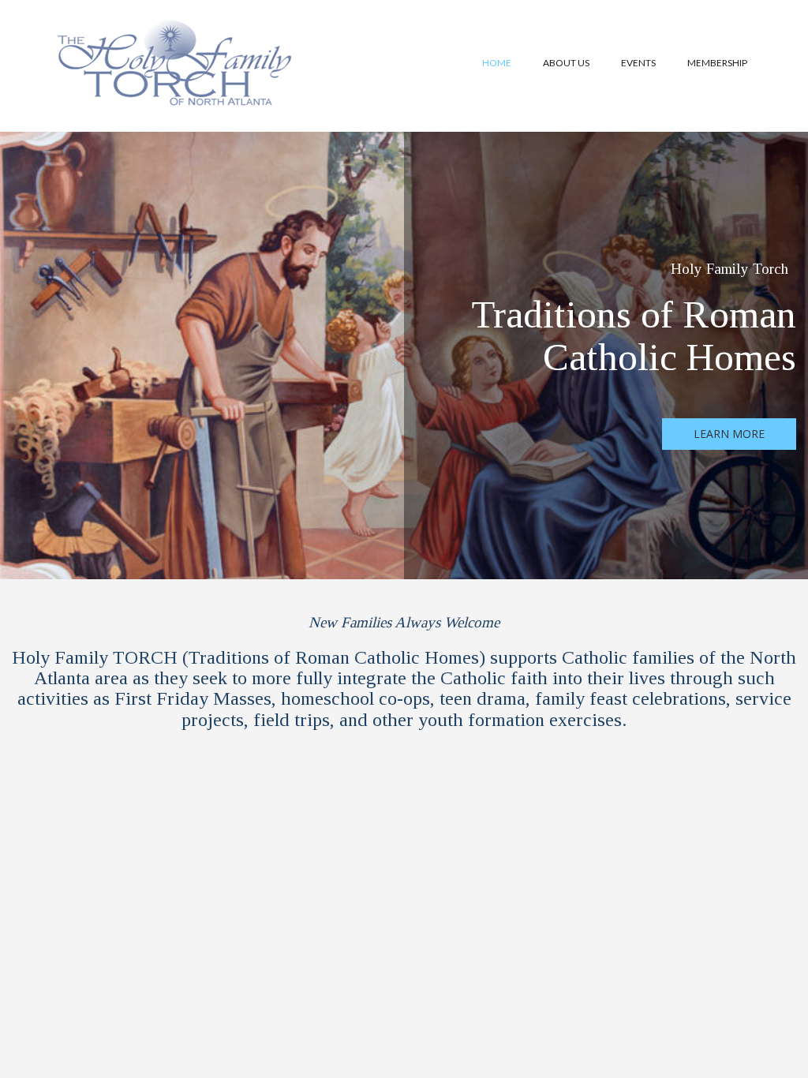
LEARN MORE (729, 433)
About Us (566, 63)
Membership (717, 63)
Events (638, 63)
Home (496, 63)
